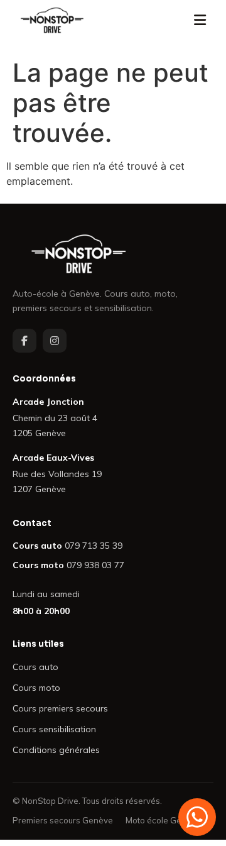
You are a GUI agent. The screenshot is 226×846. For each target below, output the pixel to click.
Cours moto (36, 687)
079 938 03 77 (95, 565)
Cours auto (35, 667)
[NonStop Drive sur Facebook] (24, 341)
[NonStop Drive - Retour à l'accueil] (52, 20)
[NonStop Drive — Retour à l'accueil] (113, 254)
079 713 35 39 (93, 545)
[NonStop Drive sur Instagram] (55, 341)
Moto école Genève (163, 820)
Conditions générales (56, 749)
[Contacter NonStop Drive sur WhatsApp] (197, 817)
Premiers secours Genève (63, 820)
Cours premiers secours (60, 708)
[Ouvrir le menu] (199, 20)
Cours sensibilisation (54, 729)
